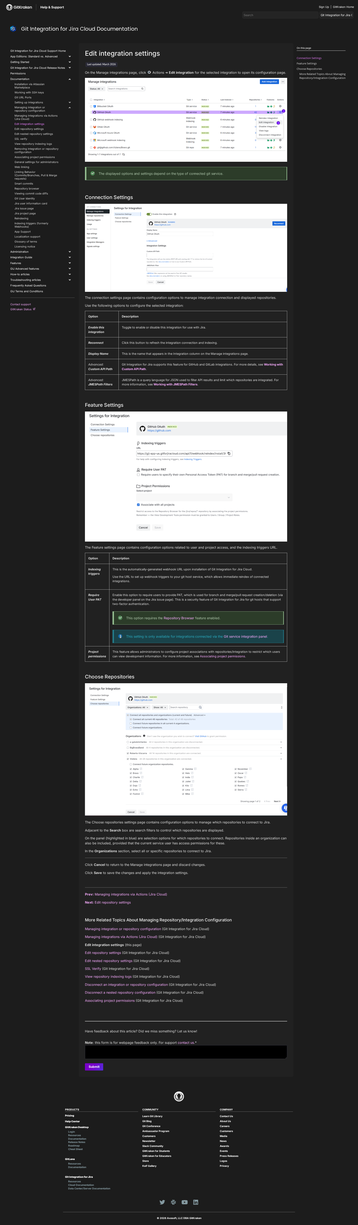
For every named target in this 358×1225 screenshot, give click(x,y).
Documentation (19, 79)
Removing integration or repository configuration (36, 150)
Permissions (18, 73)
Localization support (27, 236)
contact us (186, 1042)
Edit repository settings (29, 128)
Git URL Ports (23, 97)
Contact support (20, 304)
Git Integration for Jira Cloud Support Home (38, 50)
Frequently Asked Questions (28, 285)
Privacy (224, 1165)
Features (15, 263)
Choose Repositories (309, 69)
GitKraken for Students (156, 1151)
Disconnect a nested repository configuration (120, 992)
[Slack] (173, 1202)
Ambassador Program (155, 1131)
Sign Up (324, 6)
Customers (149, 1136)
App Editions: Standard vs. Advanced (34, 56)
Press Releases (229, 1155)
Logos (223, 1160)
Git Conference (151, 1126)
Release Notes (76, 1142)
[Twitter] (162, 1202)
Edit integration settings (29, 124)
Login (71, 1131)
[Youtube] (184, 1202)
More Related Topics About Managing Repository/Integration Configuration (322, 76)
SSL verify (21, 138)
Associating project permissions (35, 157)
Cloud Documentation (81, 1184)
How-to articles (20, 274)
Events (224, 1151)
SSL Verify (93, 969)
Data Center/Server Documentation (89, 1188)
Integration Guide (21, 257)
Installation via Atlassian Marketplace (30, 86)
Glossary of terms (26, 241)
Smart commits (24, 183)
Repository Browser (179, 618)
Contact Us (226, 1116)
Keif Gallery (149, 1165)
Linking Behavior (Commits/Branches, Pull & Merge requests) (36, 175)
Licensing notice (25, 246)
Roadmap (74, 1145)
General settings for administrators (36, 162)
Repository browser (27, 188)
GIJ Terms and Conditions (26, 291)
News (223, 1141)
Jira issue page (24, 208)
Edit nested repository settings (34, 133)
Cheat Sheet (75, 1149)
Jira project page (25, 213)
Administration (19, 251)
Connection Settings (309, 58)
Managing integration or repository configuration (30, 109)
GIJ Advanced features (24, 268)
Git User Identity (25, 198)
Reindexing (21, 218)
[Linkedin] (195, 1202)
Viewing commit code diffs (31, 193)
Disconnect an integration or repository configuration (126, 984)
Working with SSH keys (29, 92)
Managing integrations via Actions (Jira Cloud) (36, 117)
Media (223, 1136)
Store (145, 1160)
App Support (23, 231)
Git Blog (147, 1121)
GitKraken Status (21, 309)
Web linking (22, 167)
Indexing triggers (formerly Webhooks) (31, 225)
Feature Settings (307, 63)
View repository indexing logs (33, 143)
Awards (224, 1146)
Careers (225, 1126)
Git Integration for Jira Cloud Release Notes (37, 67)
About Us (225, 1121)
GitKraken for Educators (156, 1155)
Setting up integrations (29, 102)
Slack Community (152, 1146)
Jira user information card (31, 203)
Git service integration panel (245, 636)
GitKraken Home (343, 6)
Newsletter (148, 1141)
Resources (74, 1135)
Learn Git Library (152, 1116)
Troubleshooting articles (25, 279)
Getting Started (19, 62)
